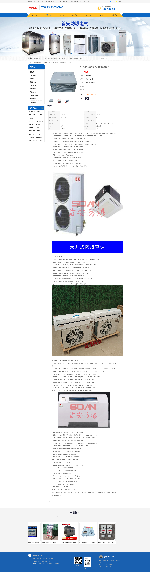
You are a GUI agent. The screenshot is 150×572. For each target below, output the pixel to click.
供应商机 (48, 15)
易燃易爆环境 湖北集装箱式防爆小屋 (36, 137)
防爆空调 (45, 62)
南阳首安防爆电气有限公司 (39, 561)
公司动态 (88, 15)
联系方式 (114, 15)
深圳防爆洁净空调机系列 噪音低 (36, 131)
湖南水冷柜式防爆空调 (34, 134)
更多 (42, 108)
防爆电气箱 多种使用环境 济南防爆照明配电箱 (77, 542)
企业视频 (61, 15)
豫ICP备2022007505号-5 (48, 558)
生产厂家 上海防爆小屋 (34, 124)
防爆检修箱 (33, 98)
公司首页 (34, 15)
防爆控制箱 (33, 85)
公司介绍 (74, 15)
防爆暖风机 (33, 102)
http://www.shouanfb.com (54, 501)
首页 (35, 62)
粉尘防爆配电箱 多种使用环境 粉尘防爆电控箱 (58, 542)
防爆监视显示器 (34, 95)
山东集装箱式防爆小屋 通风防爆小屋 (37, 542)
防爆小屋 (32, 72)
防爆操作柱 (33, 92)
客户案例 (101, 15)
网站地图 (57, 563)
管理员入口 (52, 563)
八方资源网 (41, 563)
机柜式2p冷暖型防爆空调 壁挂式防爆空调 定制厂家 (36, 115)
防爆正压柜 (33, 75)
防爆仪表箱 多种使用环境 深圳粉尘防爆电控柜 (115, 542)
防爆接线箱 (33, 88)
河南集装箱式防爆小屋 (34, 118)
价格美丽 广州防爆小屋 (34, 127)
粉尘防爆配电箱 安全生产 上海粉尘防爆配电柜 (96, 542)
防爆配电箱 (33, 82)
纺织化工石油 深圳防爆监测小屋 (36, 140)
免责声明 (46, 563)
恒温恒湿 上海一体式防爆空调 (36, 121)
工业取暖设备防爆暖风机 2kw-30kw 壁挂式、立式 (36, 111)
